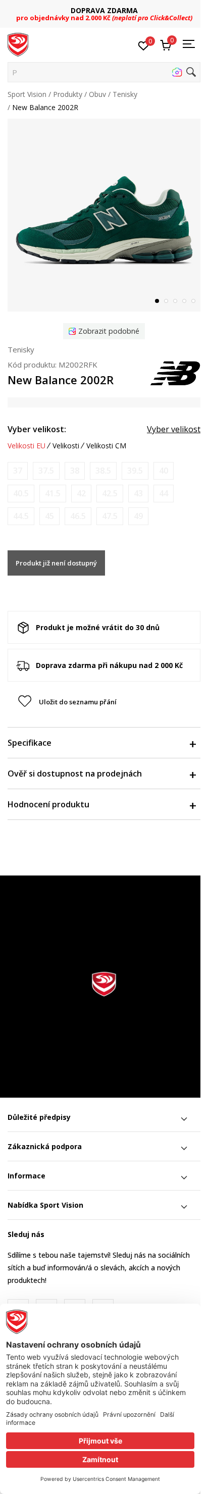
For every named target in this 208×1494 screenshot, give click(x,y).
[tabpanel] (104, 215)
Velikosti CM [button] (106, 446)
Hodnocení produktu (48, 804)
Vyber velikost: (37, 429)
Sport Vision (27, 94)
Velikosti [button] (66, 446)
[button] (104, 72)
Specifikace (29, 742)
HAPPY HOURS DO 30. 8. (125, 10)
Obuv (97, 94)
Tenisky (125, 94)
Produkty (67, 94)
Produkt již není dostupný (56, 563)
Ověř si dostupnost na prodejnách (75, 773)
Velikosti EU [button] (26, 446)
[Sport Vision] (18, 43)
